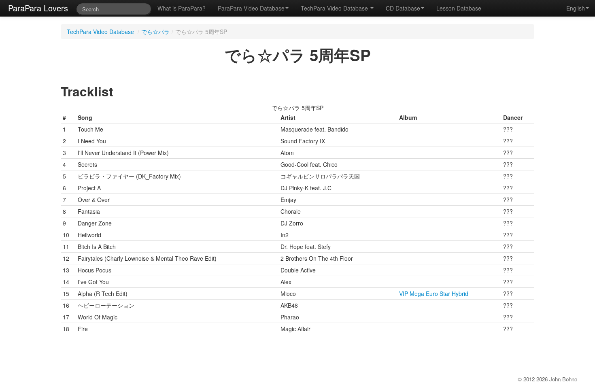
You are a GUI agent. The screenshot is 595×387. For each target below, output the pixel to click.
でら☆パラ (155, 32)
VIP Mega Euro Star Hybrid (433, 293)
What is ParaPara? (181, 8)
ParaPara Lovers (38, 8)
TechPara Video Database (335, 8)
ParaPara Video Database (251, 8)
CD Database (403, 8)
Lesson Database (458, 8)
